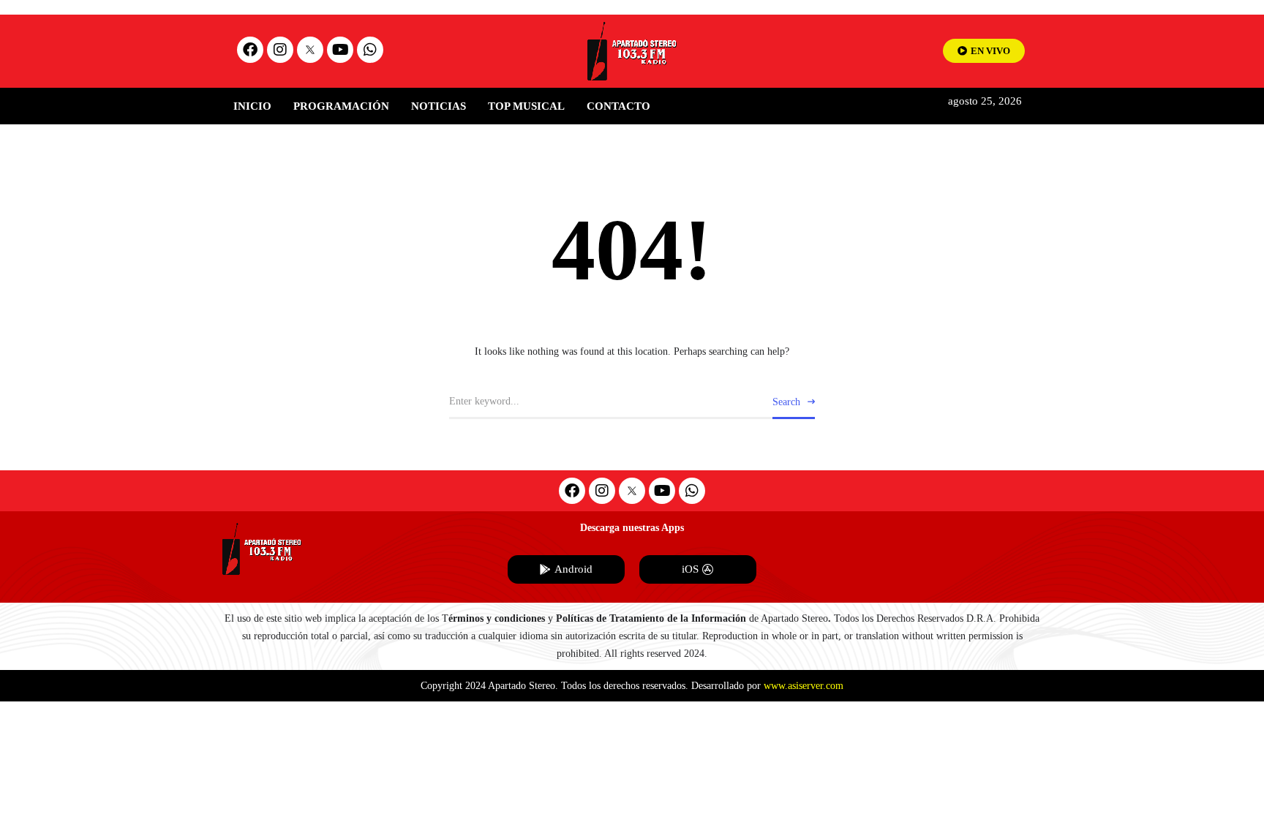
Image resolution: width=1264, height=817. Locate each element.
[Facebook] (250, 50)
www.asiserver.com (803, 685)
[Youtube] (340, 50)
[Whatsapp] (370, 50)
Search (786, 401)
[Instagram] (280, 50)
